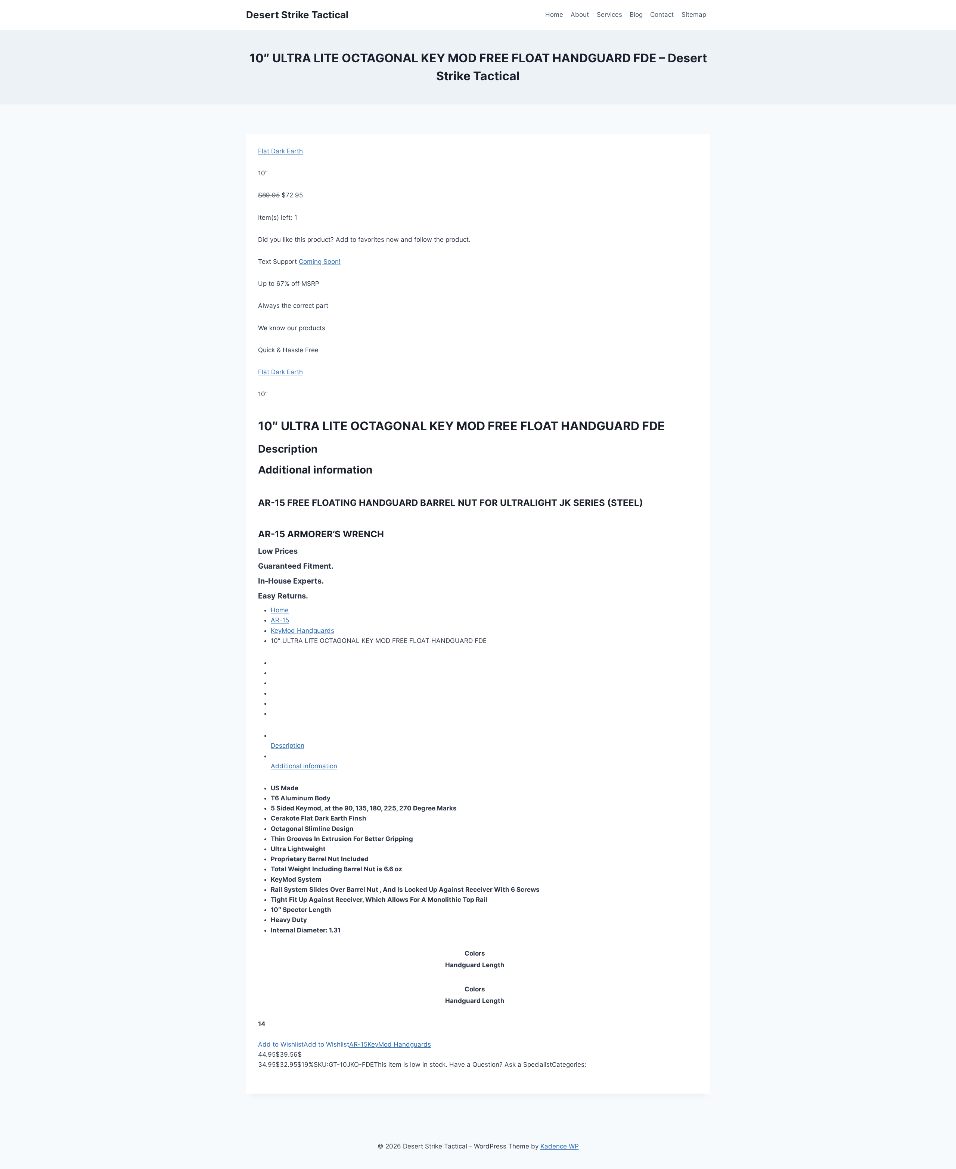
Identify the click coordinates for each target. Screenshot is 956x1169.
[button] (281, 1044)
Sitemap (694, 14)
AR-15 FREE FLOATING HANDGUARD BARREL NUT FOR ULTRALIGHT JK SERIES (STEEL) (450, 502)
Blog (636, 14)
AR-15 (280, 620)
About (580, 14)
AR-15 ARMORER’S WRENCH (321, 534)
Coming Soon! (320, 261)
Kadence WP (559, 1146)
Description (287, 745)
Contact (662, 14)
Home (554, 14)
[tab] (484, 741)
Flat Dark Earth (280, 151)
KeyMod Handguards (302, 630)
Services (609, 14)
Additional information (304, 766)
